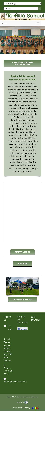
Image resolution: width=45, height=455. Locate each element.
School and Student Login (21, 408)
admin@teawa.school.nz (15, 381)
